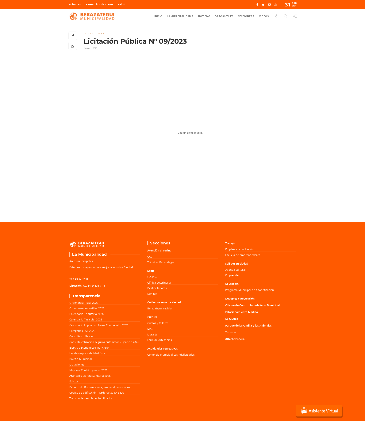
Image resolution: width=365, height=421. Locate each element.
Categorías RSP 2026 (82, 331)
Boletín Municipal (80, 359)
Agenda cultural (235, 269)
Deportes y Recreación (240, 298)
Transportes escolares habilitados (91, 398)
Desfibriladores (157, 288)
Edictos (74, 381)
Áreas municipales (81, 261)
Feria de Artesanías (159, 340)
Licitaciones (94, 33)
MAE (150, 329)
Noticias (204, 16)
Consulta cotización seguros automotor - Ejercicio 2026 (104, 342)
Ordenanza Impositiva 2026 (86, 308)
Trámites (74, 4)
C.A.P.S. (152, 277)
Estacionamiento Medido (241, 312)
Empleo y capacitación (239, 249)
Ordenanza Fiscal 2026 (83, 302)
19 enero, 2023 (90, 48)
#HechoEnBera (234, 339)
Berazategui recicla (159, 308)
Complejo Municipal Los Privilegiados (171, 354)
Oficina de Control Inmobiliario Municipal (252, 305)
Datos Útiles (224, 16)
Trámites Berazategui (161, 262)
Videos (264, 16)
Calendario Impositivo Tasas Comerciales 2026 (98, 325)
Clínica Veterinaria (159, 282)
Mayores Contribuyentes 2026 (88, 370)
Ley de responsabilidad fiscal (87, 353)
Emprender (232, 275)
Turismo (230, 332)
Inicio (158, 16)
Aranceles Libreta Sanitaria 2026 (90, 375)
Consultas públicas (81, 336)
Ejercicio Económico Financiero (89, 347)
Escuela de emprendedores (242, 255)
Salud (121, 4)
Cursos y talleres (157, 323)
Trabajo (230, 243)
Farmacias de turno (99, 4)
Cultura (152, 317)
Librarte (152, 334)
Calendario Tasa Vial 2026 (85, 319)
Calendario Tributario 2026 (86, 314)
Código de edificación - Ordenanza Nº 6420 (96, 392)
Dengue (152, 294)
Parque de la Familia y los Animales (248, 325)
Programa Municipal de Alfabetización (249, 290)
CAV (149, 256)
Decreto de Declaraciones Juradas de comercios (99, 387)
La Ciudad (231, 318)
